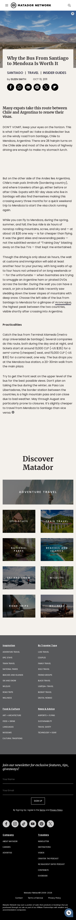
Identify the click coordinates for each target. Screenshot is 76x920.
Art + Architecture (12, 715)
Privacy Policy (56, 810)
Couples (42, 657)
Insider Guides (54, 73)
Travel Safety (44, 727)
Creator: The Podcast (48, 858)
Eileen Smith (18, 79)
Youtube (32, 823)
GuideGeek (43, 875)
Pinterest (41, 823)
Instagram (15, 823)
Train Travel (9, 663)
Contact (19, 898)
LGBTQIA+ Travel (45, 686)
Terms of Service (35, 898)
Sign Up (38, 800)
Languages (8, 727)
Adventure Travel (11, 652)
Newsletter (43, 841)
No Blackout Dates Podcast (51, 864)
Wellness (7, 698)
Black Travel (44, 680)
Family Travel (44, 663)
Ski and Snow (9, 680)
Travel (33, 73)
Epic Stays (7, 657)
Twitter (50, 823)
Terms (42, 810)
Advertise (7, 852)
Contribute (43, 870)
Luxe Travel (43, 652)
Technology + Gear (47, 732)
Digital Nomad (45, 698)
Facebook (6, 823)
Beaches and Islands (13, 675)
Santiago (15, 73)
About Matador (10, 841)
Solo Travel (43, 669)
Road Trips (8, 692)
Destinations (44, 847)
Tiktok (23, 823)
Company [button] (8, 835)
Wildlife (6, 686)
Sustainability (45, 721)
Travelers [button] (43, 835)
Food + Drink (9, 721)
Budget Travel (45, 692)
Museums (7, 732)
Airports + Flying (46, 715)
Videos (41, 852)
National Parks (10, 669)
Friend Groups (45, 675)
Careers (7, 847)
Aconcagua (63, 302)
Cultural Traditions (12, 738)
